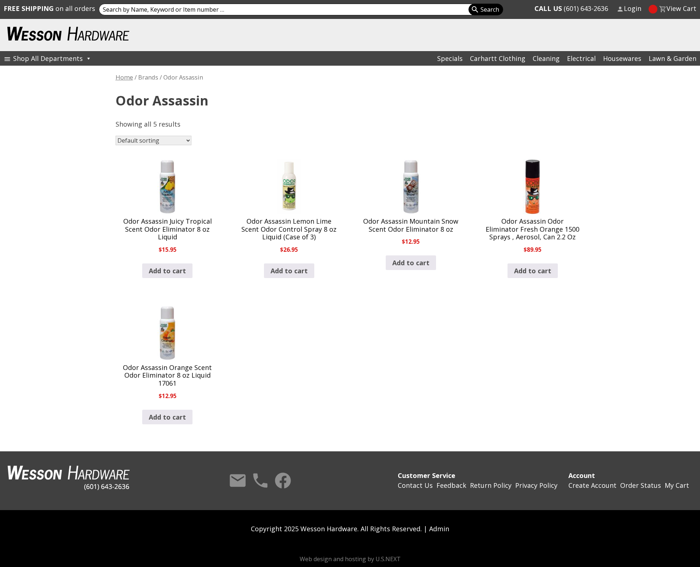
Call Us (260, 480)
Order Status (640, 485)
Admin (439, 528)
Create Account (592, 485)
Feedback (451, 485)
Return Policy (491, 485)
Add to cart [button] (167, 270)
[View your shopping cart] (653, 9)
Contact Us (237, 480)
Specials (450, 58)
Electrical (581, 58)
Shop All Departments (48, 58)
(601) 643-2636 (571, 8)
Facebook (282, 480)
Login (632, 8)
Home (124, 77)
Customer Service (426, 475)
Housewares (622, 58)
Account (581, 475)
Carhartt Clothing (497, 58)
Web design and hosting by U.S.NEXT (350, 559)
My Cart (677, 485)
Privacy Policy (536, 485)
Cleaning (546, 58)
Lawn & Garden (672, 58)
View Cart (681, 8)
